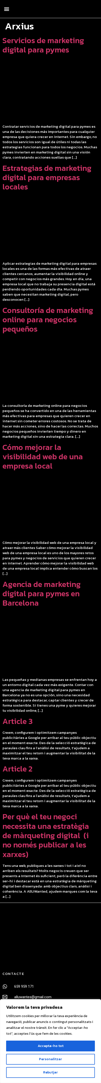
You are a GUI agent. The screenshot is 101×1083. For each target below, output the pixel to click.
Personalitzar (50, 1059)
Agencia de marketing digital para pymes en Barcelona (41, 593)
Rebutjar (50, 1072)
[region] (50, 1041)
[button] (6, 9)
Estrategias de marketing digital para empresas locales (46, 177)
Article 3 (17, 721)
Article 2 (17, 769)
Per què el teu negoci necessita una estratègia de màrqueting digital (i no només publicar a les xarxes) (45, 835)
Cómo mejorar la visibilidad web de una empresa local (42, 456)
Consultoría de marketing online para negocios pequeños (47, 319)
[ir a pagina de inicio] (25, 936)
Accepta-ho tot (50, 1045)
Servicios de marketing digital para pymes (43, 45)
